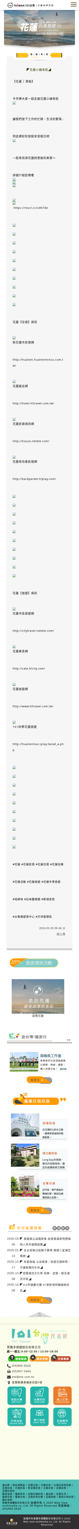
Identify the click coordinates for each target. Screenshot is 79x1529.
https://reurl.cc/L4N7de (31, 208)
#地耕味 (18, 899)
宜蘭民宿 (7, 1488)
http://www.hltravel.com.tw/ (33, 706)
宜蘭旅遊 (51, 1497)
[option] (38, 999)
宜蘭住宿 (33, 1485)
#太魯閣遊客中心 (24, 916)
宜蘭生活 (61, 1494)
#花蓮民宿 (28, 864)
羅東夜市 (20, 1494)
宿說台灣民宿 (66, 1497)
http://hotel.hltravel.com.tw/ (33, 403)
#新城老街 (48, 899)
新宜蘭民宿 (34, 1488)
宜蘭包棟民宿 (35, 1494)
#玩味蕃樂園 (32, 899)
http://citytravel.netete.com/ (33, 630)
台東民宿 (48, 1488)
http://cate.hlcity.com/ (29, 668)
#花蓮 (16, 864)
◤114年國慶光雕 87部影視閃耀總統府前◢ (44, 1287)
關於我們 (7, 1500)
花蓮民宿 (46, 1485)
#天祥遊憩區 (44, 916)
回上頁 (61, 934)
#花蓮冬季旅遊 (51, 881)
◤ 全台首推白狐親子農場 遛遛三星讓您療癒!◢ (45, 1253)
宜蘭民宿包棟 (35, 1497)
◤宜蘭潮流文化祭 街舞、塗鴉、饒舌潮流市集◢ (45, 1276)
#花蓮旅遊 (33, 881)
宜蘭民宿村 (8, 1491)
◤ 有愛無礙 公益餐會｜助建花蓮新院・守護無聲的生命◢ (45, 1264)
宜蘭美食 (61, 1488)
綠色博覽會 (19, 1485)
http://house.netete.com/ (31, 441)
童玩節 (6, 1485)
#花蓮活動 (19, 881)
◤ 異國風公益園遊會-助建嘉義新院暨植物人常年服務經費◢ (45, 1241)
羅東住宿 (7, 1497)
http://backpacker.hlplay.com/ (34, 479)
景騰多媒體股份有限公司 (16, 1503)
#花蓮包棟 (56, 864)
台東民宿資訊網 (62, 1485)
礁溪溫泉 (7, 1494)
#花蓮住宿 (42, 864)
